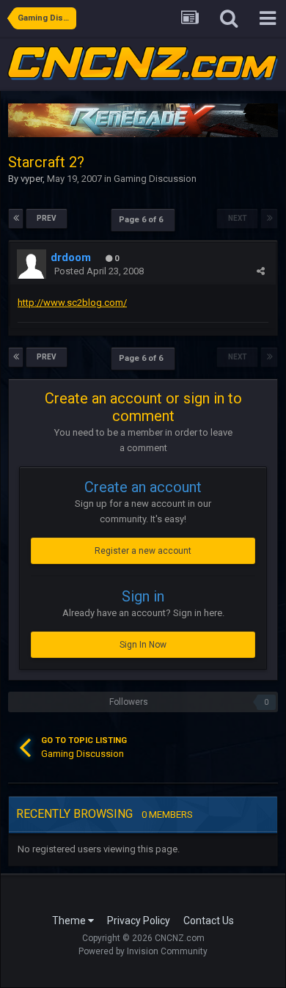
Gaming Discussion (155, 178)
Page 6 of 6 (143, 219)
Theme (70, 920)
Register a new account (143, 551)
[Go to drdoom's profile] (31, 264)
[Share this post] (261, 271)
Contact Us (208, 920)
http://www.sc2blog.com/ (72, 302)
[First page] (15, 218)
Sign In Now (143, 645)
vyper (32, 178)
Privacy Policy (138, 920)
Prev (46, 218)
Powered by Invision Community (143, 951)
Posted (99, 271)
